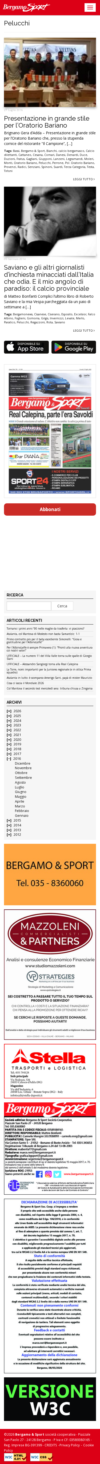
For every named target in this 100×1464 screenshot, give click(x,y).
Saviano (59, 322)
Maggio (20, 796)
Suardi (58, 167)
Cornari (49, 155)
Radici (22, 167)
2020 (17, 739)
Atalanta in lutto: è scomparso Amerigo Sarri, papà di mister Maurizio (49, 678)
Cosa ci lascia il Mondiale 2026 (25, 683)
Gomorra (33, 318)
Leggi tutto (83, 179)
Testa (90, 167)
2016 (17, 758)
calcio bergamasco (71, 151)
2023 (17, 725)
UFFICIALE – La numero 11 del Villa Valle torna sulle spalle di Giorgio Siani (49, 657)
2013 (17, 830)
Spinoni (46, 167)
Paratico (9, 322)
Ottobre (21, 773)
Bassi (16, 151)
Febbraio (22, 810)
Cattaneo (24, 155)
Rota (49, 322)
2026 (17, 711)
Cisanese (40, 314)
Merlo (80, 318)
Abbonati (50, 509)
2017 (17, 754)
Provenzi (10, 167)
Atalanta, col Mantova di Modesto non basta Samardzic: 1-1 (43, 634)
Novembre (23, 768)
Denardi (72, 155)
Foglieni (20, 318)
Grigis (44, 318)
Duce (83, 155)
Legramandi (74, 159)
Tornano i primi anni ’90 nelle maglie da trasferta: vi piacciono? (45, 628)
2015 (17, 820)
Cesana (38, 155)
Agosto (20, 782)
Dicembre (22, 763)
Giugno (20, 792)
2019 (17, 744)
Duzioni (9, 159)
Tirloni (8, 171)
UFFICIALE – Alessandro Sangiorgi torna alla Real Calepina (42, 664)
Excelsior (80, 314)
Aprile (19, 801)
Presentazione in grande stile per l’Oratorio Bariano (46, 121)
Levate (69, 318)
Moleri (88, 159)
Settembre (23, 777)
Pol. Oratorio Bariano (79, 163)
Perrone (57, 163)
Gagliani (31, 159)
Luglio (19, 787)
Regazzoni (37, 322)
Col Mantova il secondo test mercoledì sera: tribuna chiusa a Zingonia (50, 688)
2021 (17, 735)
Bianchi (51, 151)
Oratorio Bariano (25, 163)
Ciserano (54, 314)
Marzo (20, 806)
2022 (17, 730)
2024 (17, 720)
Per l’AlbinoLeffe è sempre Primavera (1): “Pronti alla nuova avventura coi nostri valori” (50, 649)
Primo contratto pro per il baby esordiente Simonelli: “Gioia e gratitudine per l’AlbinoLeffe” (44, 641)
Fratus (21, 159)
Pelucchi (45, 163)
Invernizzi (56, 318)
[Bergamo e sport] (50, 874)
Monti (8, 163)
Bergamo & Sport (33, 151)
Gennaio (22, 815)
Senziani (34, 167)
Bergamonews (23, 314)
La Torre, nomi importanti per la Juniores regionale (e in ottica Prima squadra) (49, 671)
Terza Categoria (74, 167)
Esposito (67, 314)
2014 (17, 825)
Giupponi (45, 159)
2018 (17, 749)
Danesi (60, 155)
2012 (17, 834)
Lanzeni (59, 159)
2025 (17, 716)
